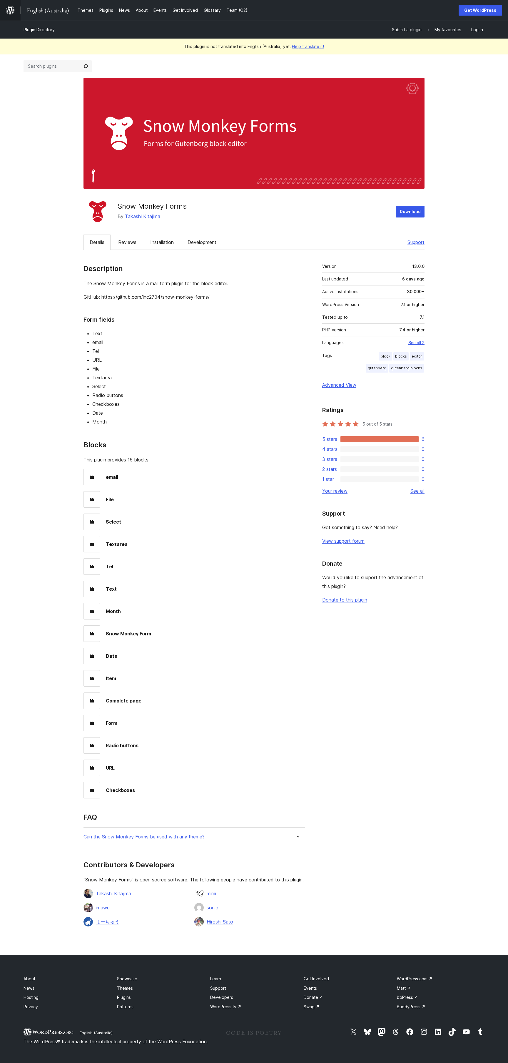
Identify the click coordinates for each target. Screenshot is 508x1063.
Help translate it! (308, 46)
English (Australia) (96, 1032)
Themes (125, 988)
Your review (334, 491)
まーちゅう (107, 922)
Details (97, 242)
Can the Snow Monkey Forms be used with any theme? (144, 837)
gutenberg (377, 368)
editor (417, 356)
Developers (221, 997)
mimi (211, 893)
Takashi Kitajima (142, 216)
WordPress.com (414, 978)
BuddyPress (411, 1006)
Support (416, 242)
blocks (401, 356)
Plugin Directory (39, 29)
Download (410, 211)
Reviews (127, 242)
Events (310, 988)
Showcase (127, 978)
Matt (404, 988)
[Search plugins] (86, 66)
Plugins (124, 997)
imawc (103, 908)
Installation (162, 242)
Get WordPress (480, 10)
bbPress (407, 997)
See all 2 (416, 342)
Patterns (125, 1006)
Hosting (31, 997)
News (29, 988)
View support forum (343, 541)
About (29, 978)
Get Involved (316, 978)
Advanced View (339, 385)
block (385, 356)
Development (202, 242)
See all (417, 491)
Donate (313, 997)
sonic (212, 908)
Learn (215, 978)
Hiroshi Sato (220, 922)
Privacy (31, 1006)
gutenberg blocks (406, 368)
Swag (312, 1006)
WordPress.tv (225, 1006)
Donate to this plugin (344, 600)
